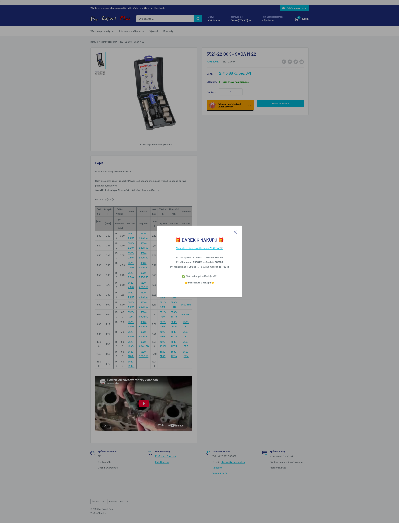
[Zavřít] (235, 231)
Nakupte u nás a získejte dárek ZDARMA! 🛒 (199, 247)
